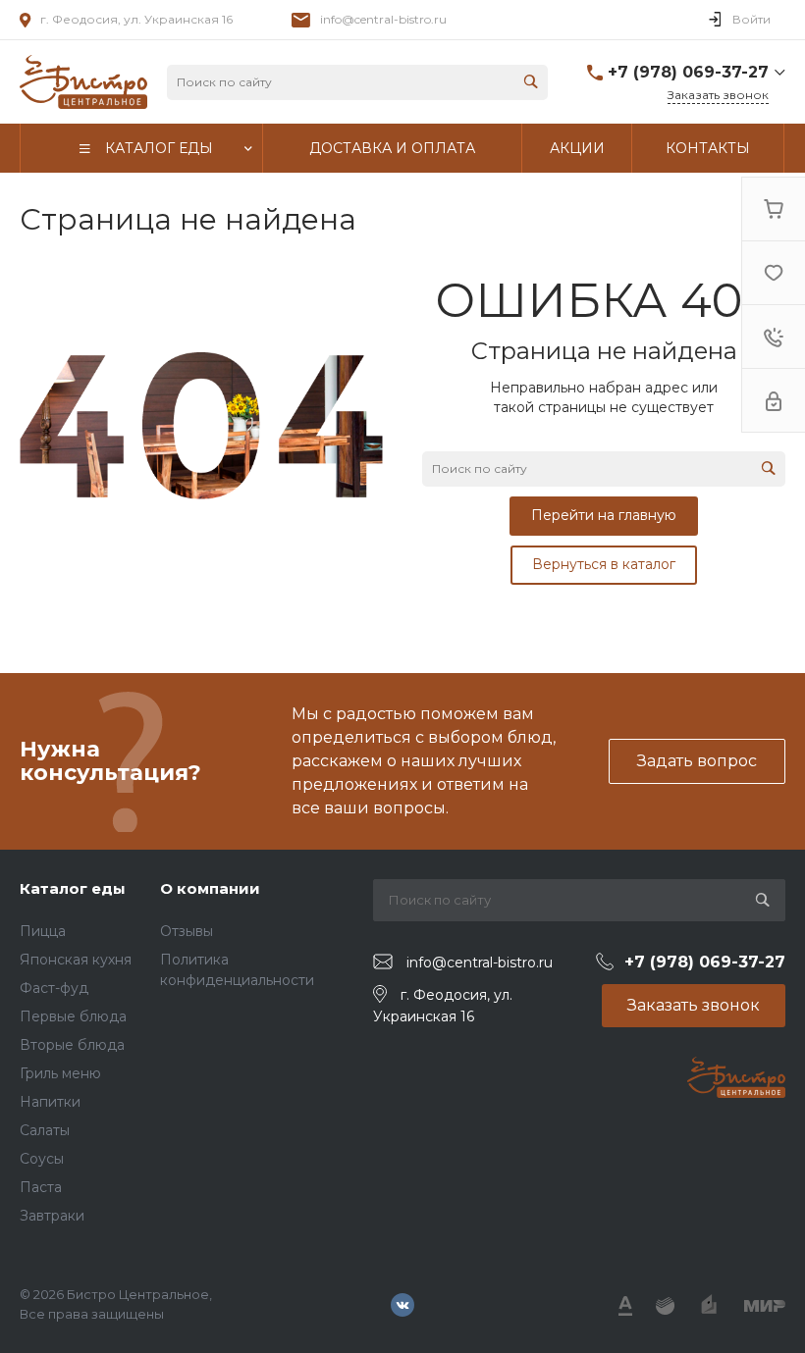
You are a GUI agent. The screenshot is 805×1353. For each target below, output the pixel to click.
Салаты (45, 1130)
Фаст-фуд (54, 988)
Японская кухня (76, 959)
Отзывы (186, 931)
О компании (210, 888)
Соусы (42, 1159)
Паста (41, 1187)
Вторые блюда (72, 1045)
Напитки (50, 1102)
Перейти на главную (603, 515)
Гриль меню (60, 1073)
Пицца (43, 931)
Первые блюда (73, 1016)
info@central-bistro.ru (383, 19)
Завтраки (52, 1215)
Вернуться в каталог (603, 564)
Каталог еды (73, 888)
